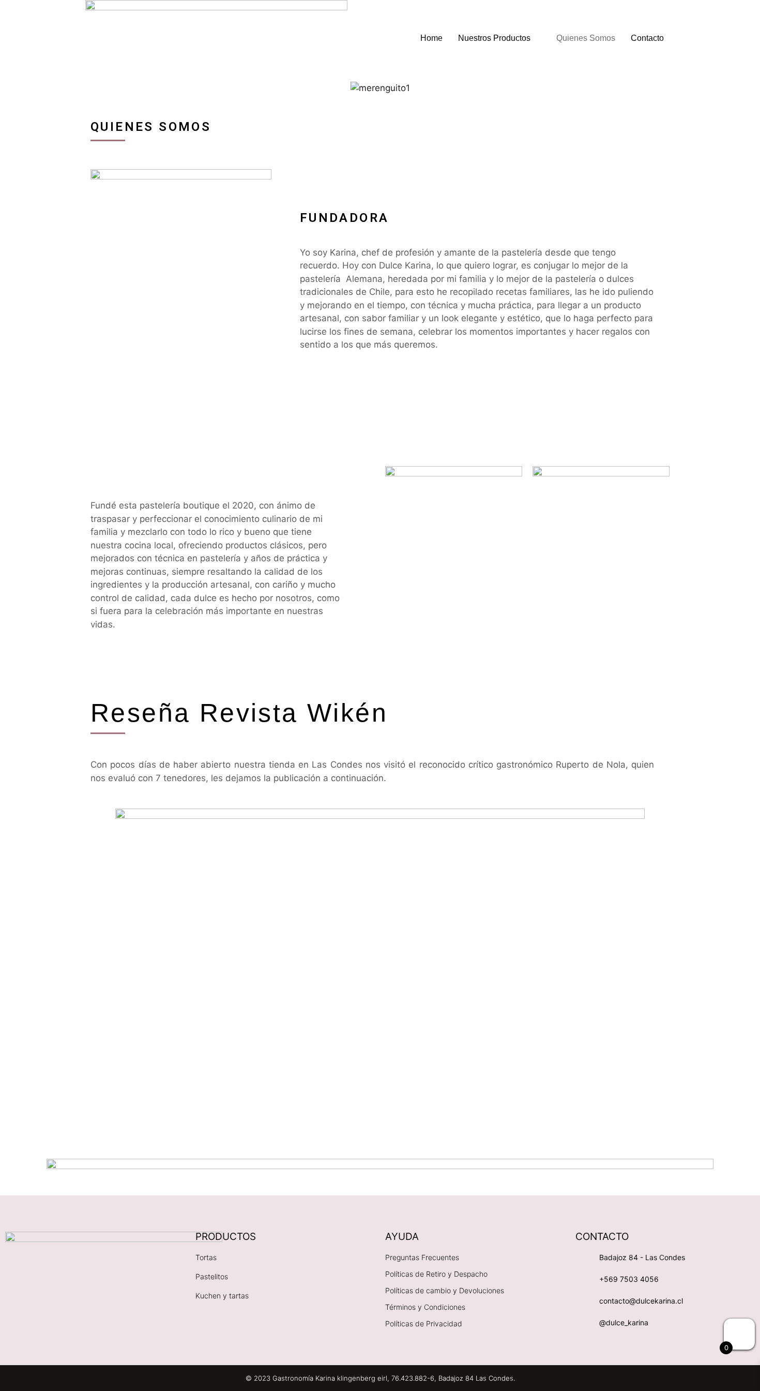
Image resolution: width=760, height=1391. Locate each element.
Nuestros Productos (494, 38)
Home (431, 38)
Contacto (647, 38)
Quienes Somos (585, 38)
